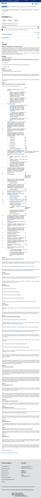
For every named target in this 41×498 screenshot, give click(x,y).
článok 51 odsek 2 (18, 152)
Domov (3, 9)
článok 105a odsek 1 (13, 194)
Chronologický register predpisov (27, 9)
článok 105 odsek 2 (17, 192)
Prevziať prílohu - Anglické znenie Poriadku (9, 452)
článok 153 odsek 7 (14, 116)
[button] (16, 20)
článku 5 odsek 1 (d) (34, 350)
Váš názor (24, 6)
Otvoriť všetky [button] (36, 32)
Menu (36, 3)
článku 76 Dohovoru (28, 394)
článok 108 (21, 199)
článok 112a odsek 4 (16, 202)
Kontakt (3, 481)
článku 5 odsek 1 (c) (14, 326)
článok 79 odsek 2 (17, 123)
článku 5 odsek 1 (9, 331)
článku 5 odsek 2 (17, 330)
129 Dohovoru (32, 266)
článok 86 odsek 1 (19, 133)
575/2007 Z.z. (5, 10)
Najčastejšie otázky (5, 466)
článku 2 (32, 263)
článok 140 (11, 222)
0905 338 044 (23, 472)
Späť (3, 13)
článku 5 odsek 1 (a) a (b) (17, 322)
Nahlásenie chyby (5, 470)
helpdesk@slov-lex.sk (25, 476)
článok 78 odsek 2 (16, 108)
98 (26, 266)
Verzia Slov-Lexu (5, 475)
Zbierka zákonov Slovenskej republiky (12, 9)
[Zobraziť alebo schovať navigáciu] (32, 3)
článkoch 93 (24, 266)
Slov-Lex (16, 1)
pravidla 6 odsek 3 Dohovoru (17, 439)
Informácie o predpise (7, 34)
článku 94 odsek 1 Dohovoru (18, 408)
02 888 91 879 (23, 471)
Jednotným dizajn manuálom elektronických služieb (22, 489)
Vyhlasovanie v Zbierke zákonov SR (8, 479)
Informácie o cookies (5, 472)
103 (28, 266)
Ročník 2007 (36, 9)
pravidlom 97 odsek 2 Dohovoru (12, 430)
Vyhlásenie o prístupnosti (6, 477)
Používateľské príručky (6, 468)
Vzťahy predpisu (5, 37)
